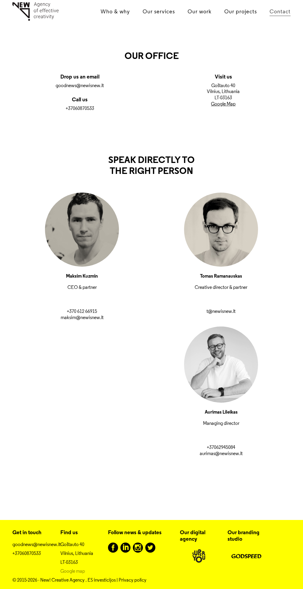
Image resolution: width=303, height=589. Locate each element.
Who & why (115, 11)
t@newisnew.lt (221, 311)
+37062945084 (221, 447)
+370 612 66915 (82, 311)
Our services (159, 11)
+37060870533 (80, 108)
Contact (280, 11)
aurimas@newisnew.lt (221, 453)
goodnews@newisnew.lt (80, 85)
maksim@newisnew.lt (82, 317)
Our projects (240, 11)
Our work (200, 11)
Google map (72, 571)
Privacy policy (132, 580)
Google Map (223, 104)
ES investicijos (102, 580)
